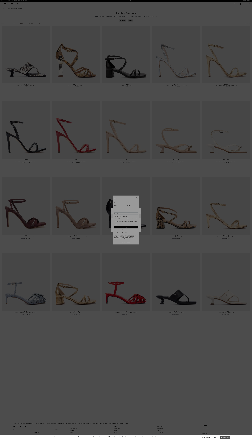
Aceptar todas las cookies (225, 437)
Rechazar (215, 437)
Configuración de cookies (206, 437)
